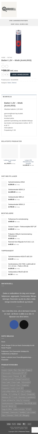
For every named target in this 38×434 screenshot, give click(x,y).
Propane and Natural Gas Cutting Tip (12, 400)
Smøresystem (14, 412)
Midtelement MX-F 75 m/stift (9, 397)
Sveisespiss (10, 415)
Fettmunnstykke (6, 373)
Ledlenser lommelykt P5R (10, 161)
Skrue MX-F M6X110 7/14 (9, 406)
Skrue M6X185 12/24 (30, 403)
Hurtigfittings (25, 385)
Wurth (16, 415)
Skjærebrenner (19, 403)
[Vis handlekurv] (36, 9)
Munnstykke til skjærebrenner (27, 397)
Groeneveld (5, 385)
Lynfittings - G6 (6, 394)
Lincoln (13, 388)
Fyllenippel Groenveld (7, 379)
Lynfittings (28, 391)
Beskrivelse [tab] (7, 96)
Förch (3, 342)
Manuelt (23, 394)
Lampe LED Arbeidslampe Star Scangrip (28, 161)
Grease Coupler (6, 382)
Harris (18, 385)
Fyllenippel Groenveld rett (22, 379)
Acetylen (4, 370)
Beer (15, 370)
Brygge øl (29, 370)
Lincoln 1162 (19, 388)
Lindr (22, 391)
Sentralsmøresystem (7, 403)
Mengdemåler (30, 394)
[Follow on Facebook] (14, 324)
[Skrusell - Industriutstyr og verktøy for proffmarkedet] (9, 9)
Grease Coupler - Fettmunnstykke (21, 382)
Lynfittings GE (16, 394)
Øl (20, 415)
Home (3, 57)
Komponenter (5, 388)
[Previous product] (6, 66)
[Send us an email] (23, 324)
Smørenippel (5, 412)
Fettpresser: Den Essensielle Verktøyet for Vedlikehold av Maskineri (15, 353)
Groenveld (12, 385)
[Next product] (3, 66)
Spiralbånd (22, 412)
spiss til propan (31, 412)
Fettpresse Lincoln (7, 376)
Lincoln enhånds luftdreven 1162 (10, 391)
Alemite (10, 370)
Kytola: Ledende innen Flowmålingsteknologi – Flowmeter (16, 359)
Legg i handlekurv (20, 74)
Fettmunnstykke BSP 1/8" (19, 373)
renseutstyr (26, 400)
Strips (3, 415)
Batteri (9, 82)
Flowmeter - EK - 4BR (19, 376)
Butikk (9, 57)
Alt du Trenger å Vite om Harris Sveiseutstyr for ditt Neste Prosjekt (17, 347)
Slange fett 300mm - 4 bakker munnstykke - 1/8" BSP (16, 409)
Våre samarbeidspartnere (18, 20)
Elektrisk (14, 82)
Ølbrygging (26, 415)
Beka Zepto (21, 370)
